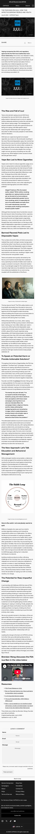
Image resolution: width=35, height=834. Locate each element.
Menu (17, 5)
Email (4, 738)
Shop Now (19, 783)
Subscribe (17, 815)
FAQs (3, 791)
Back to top (17, 779)
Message (5, 745)
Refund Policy (20, 794)
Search (27, 5)
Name (4, 732)
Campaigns (5, 786)
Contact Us (19, 788)
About (3, 788)
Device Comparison (7, 783)
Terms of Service (6, 794)
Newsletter (19, 786)
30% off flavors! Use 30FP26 (17, 2)
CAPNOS (17, 381)
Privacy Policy (20, 791)
